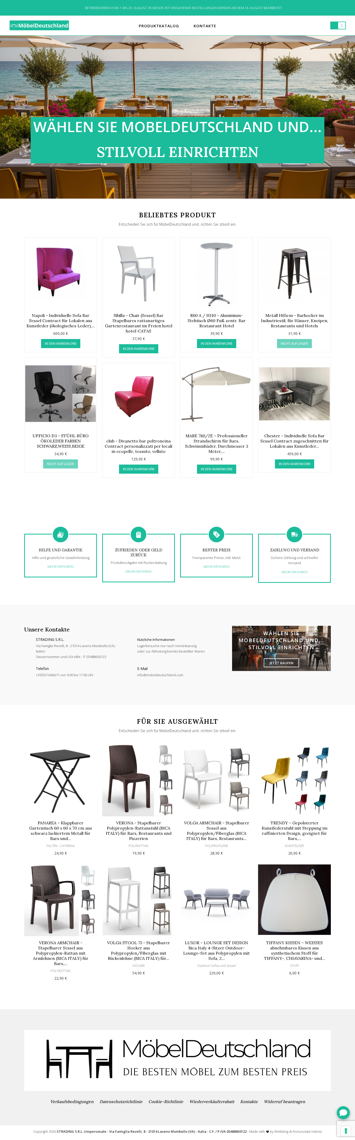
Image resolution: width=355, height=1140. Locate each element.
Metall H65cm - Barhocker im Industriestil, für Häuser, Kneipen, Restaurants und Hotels (294, 320)
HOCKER (139, 965)
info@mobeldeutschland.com (160, 675)
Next (341, 362)
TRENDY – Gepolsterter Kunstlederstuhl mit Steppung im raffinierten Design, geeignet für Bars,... (294, 830)
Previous (13, 362)
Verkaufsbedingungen (72, 1101)
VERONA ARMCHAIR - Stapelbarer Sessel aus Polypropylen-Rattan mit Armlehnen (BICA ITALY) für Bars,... (60, 953)
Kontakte (249, 1101)
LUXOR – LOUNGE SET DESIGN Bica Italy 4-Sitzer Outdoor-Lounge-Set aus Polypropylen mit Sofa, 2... (216, 950)
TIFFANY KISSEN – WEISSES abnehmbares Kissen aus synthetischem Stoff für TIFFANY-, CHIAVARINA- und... (294, 950)
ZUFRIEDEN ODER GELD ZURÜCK (138, 552)
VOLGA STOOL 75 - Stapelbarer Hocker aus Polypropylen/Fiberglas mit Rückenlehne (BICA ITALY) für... (138, 950)
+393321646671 (48, 675)
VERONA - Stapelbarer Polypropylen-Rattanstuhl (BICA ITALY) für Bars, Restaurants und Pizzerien (139, 830)
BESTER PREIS (216, 550)
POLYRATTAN (60, 971)
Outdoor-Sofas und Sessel (216, 965)
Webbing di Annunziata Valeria (298, 1131)
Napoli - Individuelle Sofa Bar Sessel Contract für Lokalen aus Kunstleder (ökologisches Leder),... (61, 320)
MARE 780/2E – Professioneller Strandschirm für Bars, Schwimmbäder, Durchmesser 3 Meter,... (216, 443)
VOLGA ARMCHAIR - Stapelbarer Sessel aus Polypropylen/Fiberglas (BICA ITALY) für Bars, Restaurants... (216, 830)
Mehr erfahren (61, 566)
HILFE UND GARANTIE (60, 550)
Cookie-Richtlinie (165, 1101)
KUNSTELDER (294, 846)
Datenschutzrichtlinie (121, 1101)
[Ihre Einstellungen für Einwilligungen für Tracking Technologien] (346, 1131)
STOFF (294, 965)
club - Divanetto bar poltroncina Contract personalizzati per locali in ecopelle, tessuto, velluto (138, 446)
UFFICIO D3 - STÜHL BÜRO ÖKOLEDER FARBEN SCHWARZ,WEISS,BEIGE (60, 441)
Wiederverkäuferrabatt (211, 1101)
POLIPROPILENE (216, 846)
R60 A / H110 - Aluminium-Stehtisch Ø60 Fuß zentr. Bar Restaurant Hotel (217, 320)
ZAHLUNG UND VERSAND (294, 550)
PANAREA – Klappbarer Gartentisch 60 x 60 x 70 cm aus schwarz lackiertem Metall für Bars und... (60, 830)
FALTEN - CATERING (61, 846)
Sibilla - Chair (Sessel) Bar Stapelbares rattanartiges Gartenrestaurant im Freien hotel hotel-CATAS (138, 323)
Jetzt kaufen (281, 663)
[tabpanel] (177, 117)
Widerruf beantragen (284, 1101)
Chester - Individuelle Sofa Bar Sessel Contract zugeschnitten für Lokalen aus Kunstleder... (294, 441)
